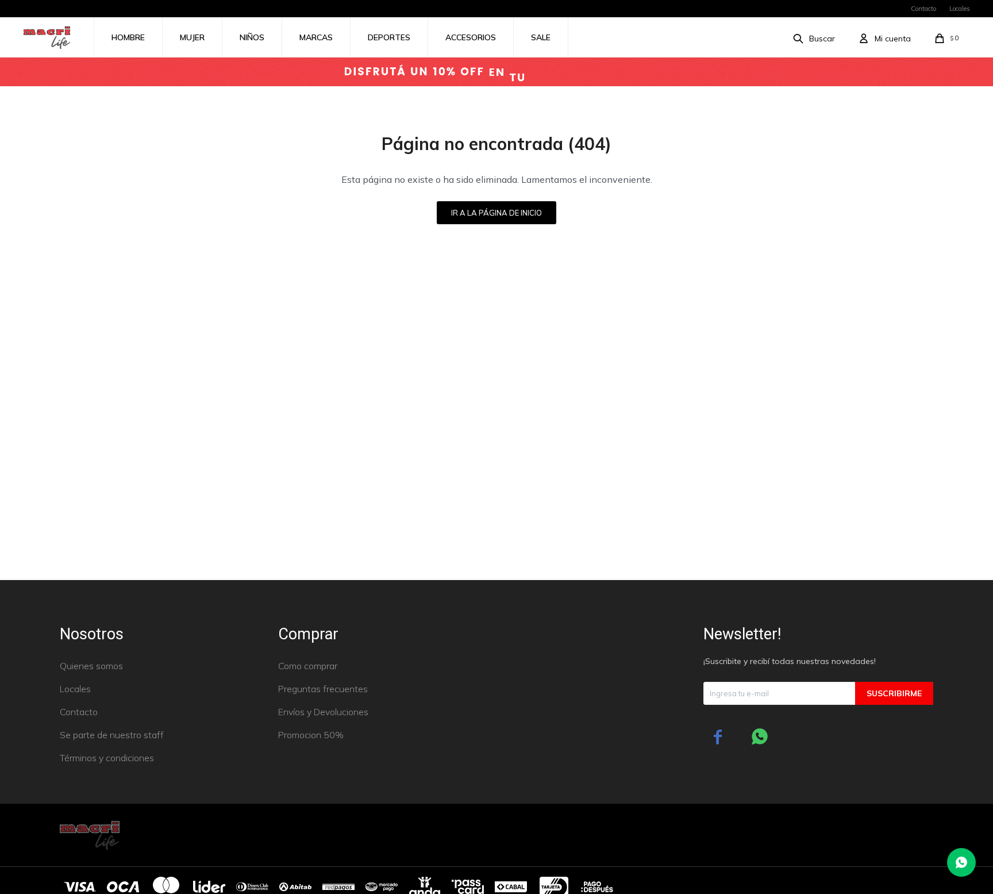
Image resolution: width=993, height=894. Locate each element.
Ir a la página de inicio (496, 212)
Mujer (192, 37)
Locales (959, 9)
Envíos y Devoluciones (323, 711)
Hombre (128, 37)
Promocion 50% (311, 734)
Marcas (316, 37)
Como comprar (307, 666)
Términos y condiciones (107, 757)
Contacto (923, 9)
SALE (541, 37)
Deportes (389, 37)
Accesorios (470, 37)
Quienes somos (91, 666)
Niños (252, 37)
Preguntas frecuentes (323, 689)
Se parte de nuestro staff (112, 734)
